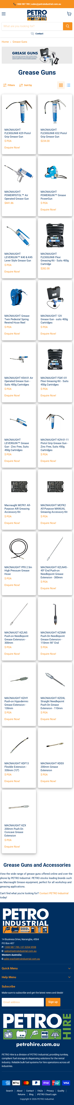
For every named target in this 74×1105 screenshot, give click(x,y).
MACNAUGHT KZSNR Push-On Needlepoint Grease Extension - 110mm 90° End (53, 637)
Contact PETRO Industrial (53, 893)
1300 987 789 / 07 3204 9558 (20, 947)
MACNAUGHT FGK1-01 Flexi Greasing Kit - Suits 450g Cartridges (54, 381)
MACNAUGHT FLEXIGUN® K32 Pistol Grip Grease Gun (54, 133)
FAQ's (40, 1090)
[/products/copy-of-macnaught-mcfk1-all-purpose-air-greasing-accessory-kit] (55, 487)
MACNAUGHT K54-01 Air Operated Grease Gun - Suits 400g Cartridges (18, 381)
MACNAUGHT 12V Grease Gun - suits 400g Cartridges (54, 319)
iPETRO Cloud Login (46, 1094)
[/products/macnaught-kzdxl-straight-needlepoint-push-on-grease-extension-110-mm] (55, 679)
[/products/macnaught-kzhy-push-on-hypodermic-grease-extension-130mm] (19, 679)
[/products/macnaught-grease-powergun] (55, 173)
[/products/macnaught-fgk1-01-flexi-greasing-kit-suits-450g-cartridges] (55, 359)
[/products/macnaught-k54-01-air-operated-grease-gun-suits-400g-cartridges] (19, 359)
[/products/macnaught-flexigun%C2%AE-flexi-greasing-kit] (55, 235)
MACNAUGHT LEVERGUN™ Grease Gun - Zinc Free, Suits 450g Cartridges (16, 445)
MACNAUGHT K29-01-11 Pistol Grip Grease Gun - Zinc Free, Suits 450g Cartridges (55, 445)
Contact (30, 1090)
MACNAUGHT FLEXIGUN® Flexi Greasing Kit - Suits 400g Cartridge (55, 259)
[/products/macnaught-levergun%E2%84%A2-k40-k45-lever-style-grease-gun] (19, 235)
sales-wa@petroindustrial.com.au (22, 958)
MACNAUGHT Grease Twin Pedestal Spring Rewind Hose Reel (16, 319)
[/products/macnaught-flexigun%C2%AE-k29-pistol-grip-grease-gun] (19, 111)
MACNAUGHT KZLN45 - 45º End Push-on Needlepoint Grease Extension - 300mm (54, 572)
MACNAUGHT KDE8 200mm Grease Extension (52, 767)
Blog (31, 1094)
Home (5, 41)
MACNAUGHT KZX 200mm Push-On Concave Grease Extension (15, 830)
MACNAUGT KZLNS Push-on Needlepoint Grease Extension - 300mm (16, 637)
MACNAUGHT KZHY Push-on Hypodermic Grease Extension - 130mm (16, 703)
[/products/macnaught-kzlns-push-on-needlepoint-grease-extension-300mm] (19, 614)
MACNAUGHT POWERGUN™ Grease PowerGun (53, 195)
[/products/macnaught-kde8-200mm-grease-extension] (55, 745)
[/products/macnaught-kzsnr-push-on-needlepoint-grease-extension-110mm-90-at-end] (55, 614)
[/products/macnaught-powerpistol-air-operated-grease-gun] (19, 173)
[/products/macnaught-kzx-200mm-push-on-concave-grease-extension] (19, 807)
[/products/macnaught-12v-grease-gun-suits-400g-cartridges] (55, 297)
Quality (60, 1090)
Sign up (53, 1002)
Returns (21, 1094)
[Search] (67, 26)
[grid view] (61, 85)
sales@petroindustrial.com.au (20, 951)
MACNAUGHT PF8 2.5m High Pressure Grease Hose (18, 571)
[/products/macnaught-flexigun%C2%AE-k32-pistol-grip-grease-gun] (55, 111)
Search (9, 1090)
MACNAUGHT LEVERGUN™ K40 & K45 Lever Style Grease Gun (18, 257)
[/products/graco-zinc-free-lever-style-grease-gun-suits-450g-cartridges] (19, 421)
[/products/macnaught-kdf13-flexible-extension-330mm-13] (19, 745)
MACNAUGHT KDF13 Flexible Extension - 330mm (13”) (16, 767)
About (19, 1090)
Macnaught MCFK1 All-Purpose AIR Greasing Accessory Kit (17, 509)
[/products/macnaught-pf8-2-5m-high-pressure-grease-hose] (19, 549)
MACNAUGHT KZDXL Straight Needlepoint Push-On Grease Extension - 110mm (53, 703)
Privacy (50, 1090)
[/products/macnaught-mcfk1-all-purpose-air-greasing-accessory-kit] (19, 487)
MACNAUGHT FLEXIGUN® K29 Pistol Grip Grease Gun (17, 133)
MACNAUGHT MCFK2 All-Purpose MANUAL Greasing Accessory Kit (54, 509)
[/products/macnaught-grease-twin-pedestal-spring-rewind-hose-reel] (19, 297)
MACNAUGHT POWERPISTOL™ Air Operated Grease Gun (16, 195)
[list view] (68, 85)
